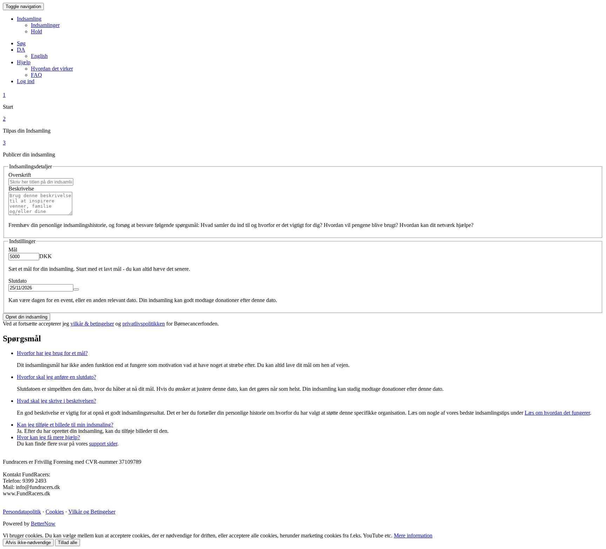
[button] (21, 50)
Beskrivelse (21, 189)
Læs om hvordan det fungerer (557, 413)
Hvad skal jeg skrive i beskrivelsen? (56, 401)
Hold (36, 31)
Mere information (413, 535)
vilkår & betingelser (92, 324)
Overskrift (19, 175)
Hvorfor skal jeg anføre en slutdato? (56, 377)
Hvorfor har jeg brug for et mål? (52, 353)
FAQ (36, 75)
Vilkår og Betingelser (91, 512)
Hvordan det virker (52, 69)
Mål (12, 250)
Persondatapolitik (22, 512)
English (39, 56)
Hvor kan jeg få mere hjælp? (48, 437)
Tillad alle (67, 542)
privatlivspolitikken (143, 324)
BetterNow (43, 524)
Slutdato (17, 281)
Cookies (55, 512)
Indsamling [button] (29, 19)
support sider (103, 444)
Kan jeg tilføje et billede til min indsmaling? (65, 425)
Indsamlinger (45, 25)
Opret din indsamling (26, 317)
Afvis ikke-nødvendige (28, 542)
